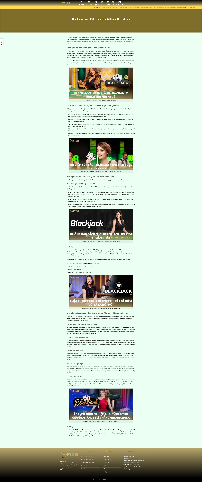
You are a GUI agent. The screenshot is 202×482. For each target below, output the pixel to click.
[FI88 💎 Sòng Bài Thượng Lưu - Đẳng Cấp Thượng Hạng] (67, 3)
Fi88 (132, 456)
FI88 (131, 434)
